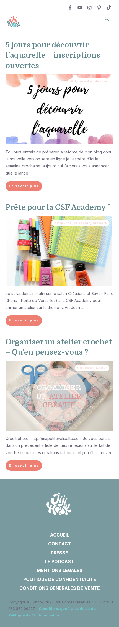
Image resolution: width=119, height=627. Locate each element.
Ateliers (100, 223)
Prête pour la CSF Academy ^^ (56, 207)
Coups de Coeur (92, 368)
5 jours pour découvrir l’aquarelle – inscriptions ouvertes (53, 55)
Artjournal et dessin (89, 81)
